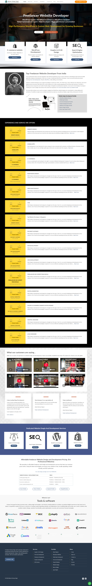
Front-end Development (57, 559)
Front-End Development (39, 554)
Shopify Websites (56, 562)
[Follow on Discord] (86, 579)
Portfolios (42, 1)
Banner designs (56, 567)
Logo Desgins (55, 569)
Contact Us (49, 1)
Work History (60, 1)
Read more (72, 133)
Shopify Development (38, 559)
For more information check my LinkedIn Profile (67, 87)
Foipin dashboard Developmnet (42, 409)
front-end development (35, 79)
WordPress (47, 79)
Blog (55, 1)
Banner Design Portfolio (64, 107)
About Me (30, 1)
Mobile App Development (58, 557)
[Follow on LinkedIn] (83, 579)
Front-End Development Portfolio (66, 101)
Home (24, 1)
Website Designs (56, 564)
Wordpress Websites (57, 554)
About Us (73, 554)
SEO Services (37, 562)
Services (36, 1)
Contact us (73, 557)
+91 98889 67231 (81, 1)
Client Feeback (56, 552)
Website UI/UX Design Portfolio (66, 105)
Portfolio (73, 564)
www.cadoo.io (10, 414)
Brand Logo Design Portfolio (65, 109)
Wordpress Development (39, 557)
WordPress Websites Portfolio (65, 98)
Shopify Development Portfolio (66, 103)
